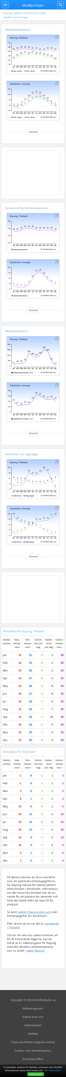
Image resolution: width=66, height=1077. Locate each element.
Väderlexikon (33, 1025)
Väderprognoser (33, 1008)
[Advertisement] (33, 173)
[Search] (60, 4)
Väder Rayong (35, 950)
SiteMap (33, 1033)
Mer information (53, 1070)
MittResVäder (33, 5)
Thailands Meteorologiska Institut (33, 1042)
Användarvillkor (33, 1059)
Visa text (33, 131)
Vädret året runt (33, 1017)
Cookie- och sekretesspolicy (33, 1050)
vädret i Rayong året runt (34, 912)
